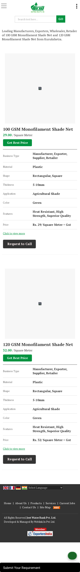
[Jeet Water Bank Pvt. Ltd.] (38, 7)
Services (51, 503)
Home (7, 503)
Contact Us (29, 507)
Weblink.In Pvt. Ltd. (44, 521)
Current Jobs (67, 503)
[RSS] (56, 507)
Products (36, 503)
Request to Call (19, 244)
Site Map (45, 507)
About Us (21, 503)
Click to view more (14, 233)
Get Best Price (17, 143)
